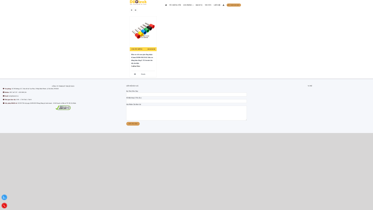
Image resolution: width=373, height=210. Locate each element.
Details (143, 74)
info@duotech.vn (13, 96)
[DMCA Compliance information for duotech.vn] (63, 108)
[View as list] (135, 10)
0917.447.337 (13, 92)
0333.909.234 (22, 92)
